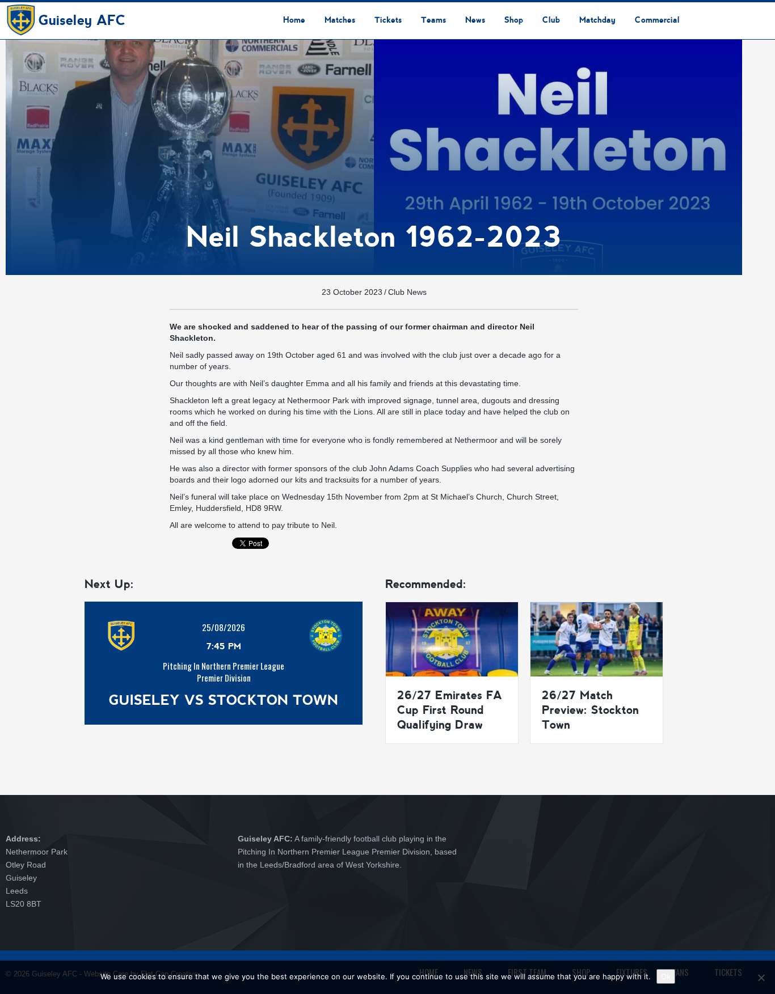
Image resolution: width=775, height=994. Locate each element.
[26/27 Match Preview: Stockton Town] (596, 638)
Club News (407, 292)
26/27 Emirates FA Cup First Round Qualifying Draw (449, 709)
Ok (666, 976)
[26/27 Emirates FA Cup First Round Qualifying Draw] (452, 638)
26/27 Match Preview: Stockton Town (590, 709)
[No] (760, 977)
